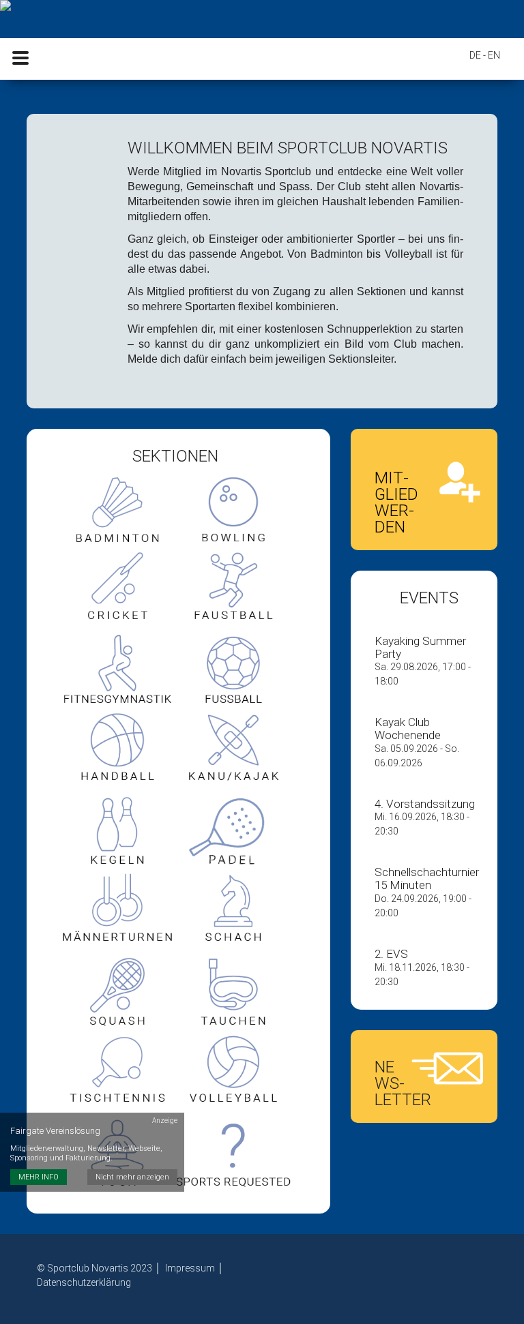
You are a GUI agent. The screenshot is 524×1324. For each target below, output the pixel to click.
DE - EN (484, 55)
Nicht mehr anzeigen (132, 1177)
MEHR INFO (38, 1177)
